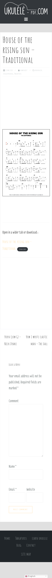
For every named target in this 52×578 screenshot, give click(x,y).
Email (13, 489)
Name (12, 466)
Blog (18, 545)
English (31, 576)
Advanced (38, 70)
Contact (31, 545)
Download (22, 249)
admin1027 (24, 70)
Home (7, 538)
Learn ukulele (40, 538)
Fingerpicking (8, 74)
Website (31, 489)
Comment (14, 401)
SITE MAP (26, 554)
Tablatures (18, 74)
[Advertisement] (26, 102)
